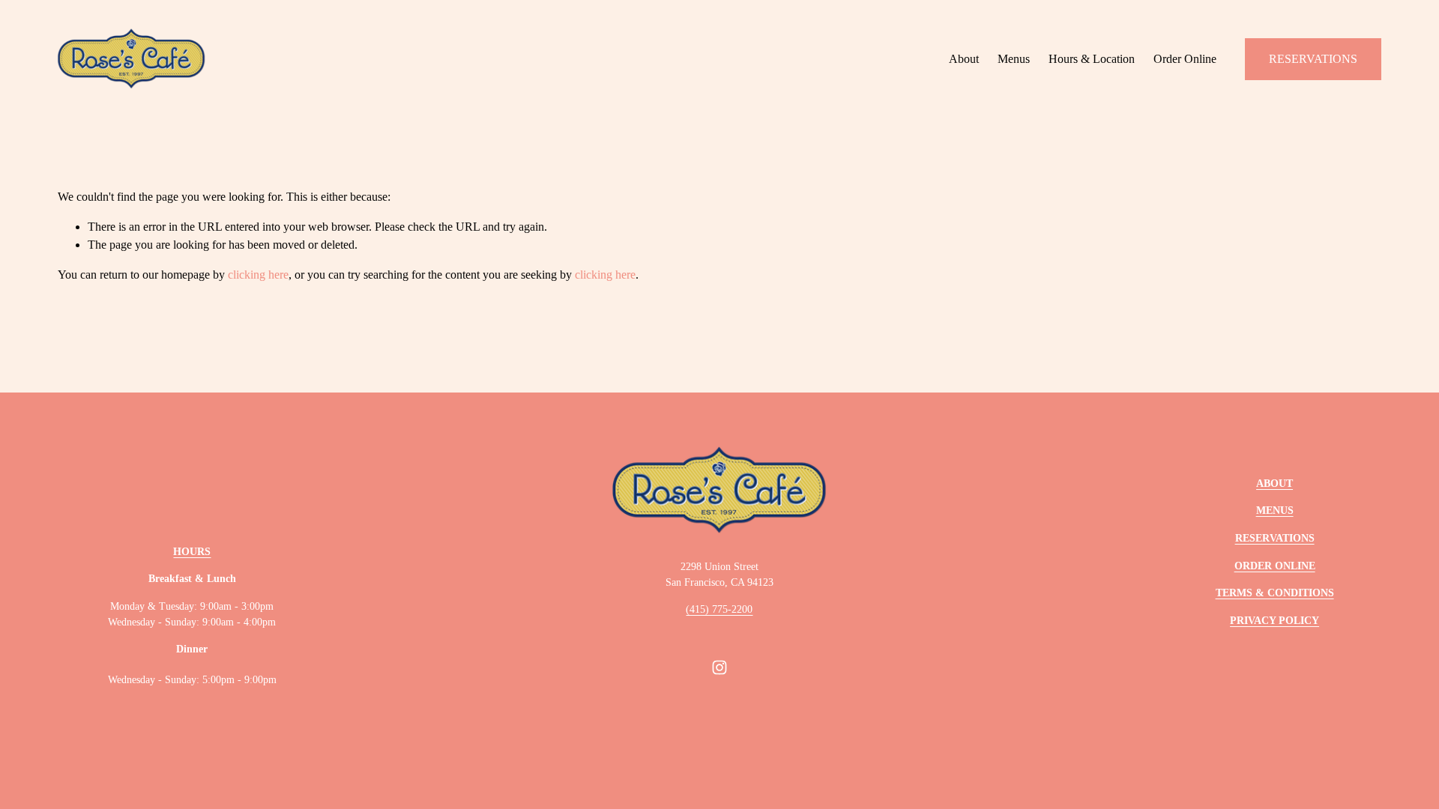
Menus (1014, 58)
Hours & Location (1092, 58)
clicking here (258, 274)
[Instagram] (719, 667)
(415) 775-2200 (719, 609)
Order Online (1184, 58)
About (964, 58)
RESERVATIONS (1313, 58)
